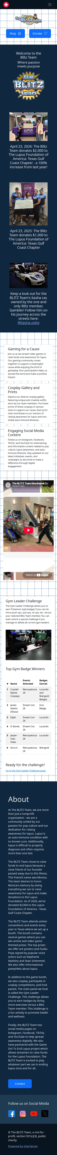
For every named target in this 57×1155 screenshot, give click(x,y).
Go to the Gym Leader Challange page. (26, 770)
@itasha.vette (28, 322)
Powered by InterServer (23, 1146)
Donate (38, 33)
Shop (14, 33)
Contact (20, 1083)
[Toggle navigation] (50, 4)
